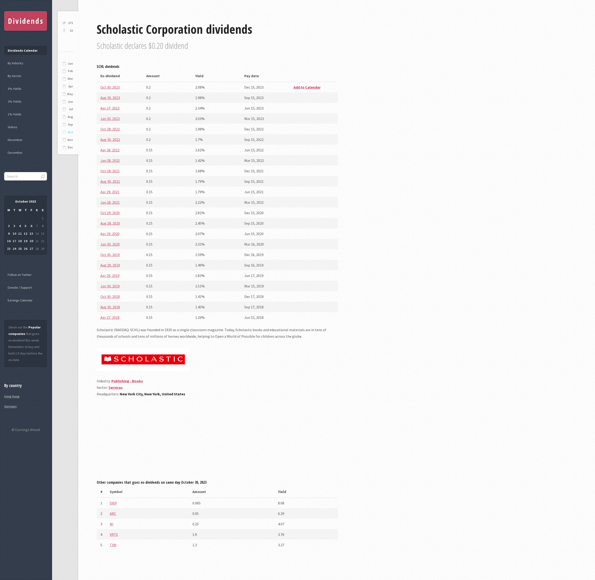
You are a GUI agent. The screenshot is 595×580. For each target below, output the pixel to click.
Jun (70, 101)
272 (70, 22)
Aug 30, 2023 (110, 97)
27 (31, 249)
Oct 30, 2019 (110, 254)
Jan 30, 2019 (110, 286)
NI (111, 524)
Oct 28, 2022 (110, 129)
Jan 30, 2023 (110, 118)
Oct (70, 132)
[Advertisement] (217, 440)
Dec (70, 147)
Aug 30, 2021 (110, 181)
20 (31, 241)
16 (9, 241)
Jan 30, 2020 (110, 244)
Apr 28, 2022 (109, 150)
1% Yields (14, 114)
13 (31, 233)
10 (14, 233)
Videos (12, 127)
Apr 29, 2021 (109, 192)
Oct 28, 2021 (110, 171)
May (70, 94)
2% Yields (14, 101)
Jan (70, 63)
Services (116, 387)
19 (25, 241)
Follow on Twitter (20, 275)
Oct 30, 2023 (110, 87)
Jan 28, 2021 (110, 202)
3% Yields (14, 89)
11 (20, 233)
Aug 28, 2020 (110, 223)
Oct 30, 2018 (110, 296)
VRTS (114, 534)
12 (25, 233)
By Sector (14, 76)
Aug (70, 116)
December (15, 152)
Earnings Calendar (20, 300)
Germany (10, 406)
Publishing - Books (127, 381)
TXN (113, 545)
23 (71, 30)
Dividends (25, 21)
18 (20, 241)
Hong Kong (12, 396)
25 (20, 249)
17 (14, 241)
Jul (71, 109)
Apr (70, 86)
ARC (113, 513)
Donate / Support (20, 287)
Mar (70, 78)
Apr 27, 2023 (109, 108)
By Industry (15, 63)
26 (25, 249)
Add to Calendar (307, 87)
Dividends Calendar (23, 50)
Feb (70, 71)
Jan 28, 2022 (110, 160)
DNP (113, 503)
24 (14, 249)
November (15, 140)
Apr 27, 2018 (109, 317)
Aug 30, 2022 (110, 139)
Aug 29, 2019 (110, 265)
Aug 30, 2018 (110, 307)
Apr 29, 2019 (109, 275)
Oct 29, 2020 (110, 212)
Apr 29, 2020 (109, 233)
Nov (70, 139)
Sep (70, 124)
